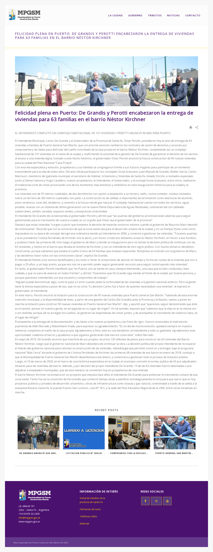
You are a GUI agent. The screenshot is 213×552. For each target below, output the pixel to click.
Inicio (39, 45)
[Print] (190, 127)
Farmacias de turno (90, 509)
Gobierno (135, 15)
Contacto (192, 15)
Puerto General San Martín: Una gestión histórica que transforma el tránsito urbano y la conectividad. (175, 453)
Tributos (155, 15)
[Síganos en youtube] (167, 501)
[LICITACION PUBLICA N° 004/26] (84, 432)
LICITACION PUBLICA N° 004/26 (84, 453)
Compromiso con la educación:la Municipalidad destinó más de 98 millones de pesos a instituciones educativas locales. (130, 453)
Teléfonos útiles (88, 516)
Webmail (84, 523)
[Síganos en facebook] (145, 501)
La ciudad (115, 15)
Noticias (173, 15)
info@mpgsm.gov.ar (29, 517)
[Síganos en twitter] (156, 501)
